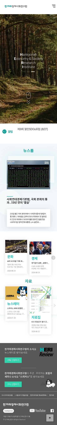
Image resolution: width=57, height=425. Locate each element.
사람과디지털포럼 (21, 395)
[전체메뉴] (51, 4)
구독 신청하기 (13, 360)
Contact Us (8, 411)
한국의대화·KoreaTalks (38, 395)
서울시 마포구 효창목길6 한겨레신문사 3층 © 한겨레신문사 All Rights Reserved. (16, 417)
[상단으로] (50, 418)
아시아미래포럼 (7, 395)
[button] (24, 71)
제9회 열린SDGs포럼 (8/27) (32, 129)
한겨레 (51, 395)
